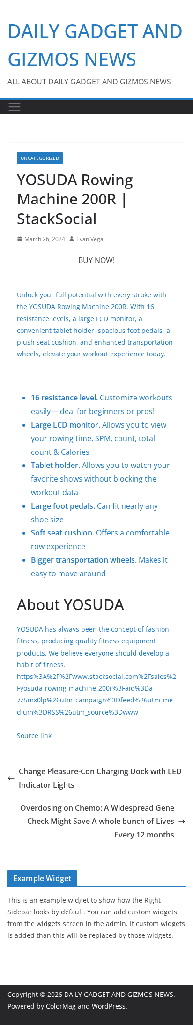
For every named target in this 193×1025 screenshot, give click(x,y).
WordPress (109, 1006)
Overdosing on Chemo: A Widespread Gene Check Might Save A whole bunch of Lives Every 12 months (97, 821)
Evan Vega (90, 239)
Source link (34, 735)
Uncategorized (40, 158)
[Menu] (14, 107)
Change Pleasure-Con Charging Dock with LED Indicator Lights (100, 778)
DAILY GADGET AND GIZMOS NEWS (118, 994)
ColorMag (61, 1006)
